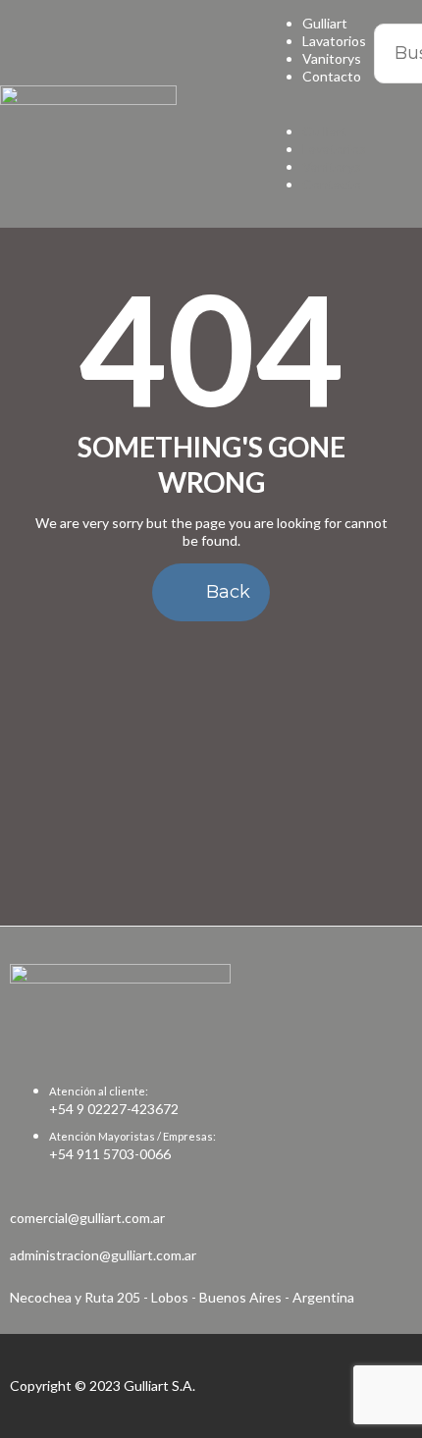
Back (225, 592)
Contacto (331, 76)
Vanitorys (331, 58)
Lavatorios (334, 40)
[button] (303, 114)
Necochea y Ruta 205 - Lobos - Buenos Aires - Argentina (182, 1297)
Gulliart (324, 23)
